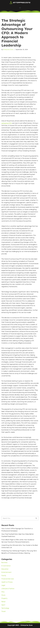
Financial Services (7, 579)
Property (4, 598)
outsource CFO (6, 123)
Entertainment (6, 572)
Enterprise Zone (8, 49)
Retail (3, 601)
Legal (3, 585)
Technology (5, 608)
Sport (3, 605)
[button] (20, 7)
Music (3, 595)
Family (3, 575)
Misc (3, 592)
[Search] (36, 518)
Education (4, 569)
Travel (3, 611)
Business (4, 562)
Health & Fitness (7, 582)
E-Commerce (5, 566)
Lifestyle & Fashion (7, 588)
